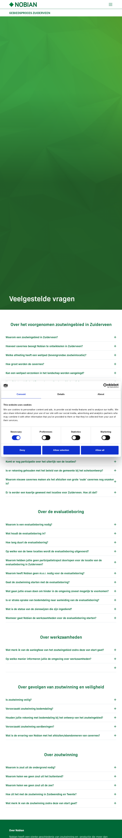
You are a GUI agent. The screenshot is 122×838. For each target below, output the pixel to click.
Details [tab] (61, 394)
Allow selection (61, 450)
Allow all (99, 450)
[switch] (46, 437)
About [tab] (101, 394)
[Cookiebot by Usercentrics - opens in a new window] (106, 385)
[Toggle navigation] (110, 4)
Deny (22, 450)
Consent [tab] (21, 394)
